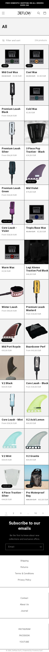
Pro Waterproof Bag (35, 494)
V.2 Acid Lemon (35, 419)
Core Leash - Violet (9, 229)
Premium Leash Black (11, 110)
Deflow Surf (16, 650)
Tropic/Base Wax (36, 227)
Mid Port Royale (11, 346)
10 (35, 513)
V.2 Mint (6, 456)
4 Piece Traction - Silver (12, 494)
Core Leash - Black (37, 383)
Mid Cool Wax (10, 72)
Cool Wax (31, 72)
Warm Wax (8, 267)
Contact (24, 598)
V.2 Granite (32, 456)
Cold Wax (31, 108)
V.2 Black (7, 383)
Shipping (24, 561)
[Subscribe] (40, 547)
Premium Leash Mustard (35, 309)
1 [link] (6, 513)
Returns (24, 567)
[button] (3, 13)
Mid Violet (32, 188)
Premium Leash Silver (11, 150)
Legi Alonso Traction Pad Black (37, 269)
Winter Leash (9, 307)
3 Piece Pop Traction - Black (35, 150)
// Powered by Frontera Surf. (32, 650)
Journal (24, 611)
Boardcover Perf (35, 346)
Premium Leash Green (11, 190)
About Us (24, 604)
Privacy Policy (24, 580)
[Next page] (43, 513)
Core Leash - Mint (12, 419)
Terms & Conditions (24, 573)
